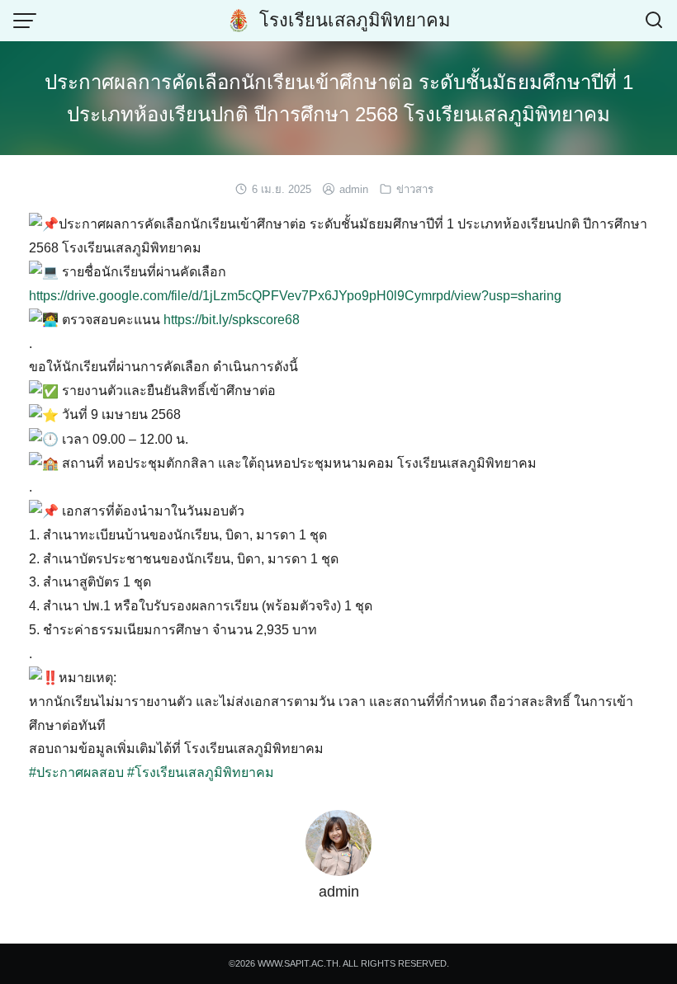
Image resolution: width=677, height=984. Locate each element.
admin (353, 189)
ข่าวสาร (414, 189)
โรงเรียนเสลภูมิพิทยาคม (355, 20)
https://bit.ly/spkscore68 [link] (231, 320)
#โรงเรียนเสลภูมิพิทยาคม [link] (200, 772)
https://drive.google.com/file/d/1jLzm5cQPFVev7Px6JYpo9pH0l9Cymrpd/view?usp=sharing (295, 296)
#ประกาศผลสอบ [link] (76, 772)
